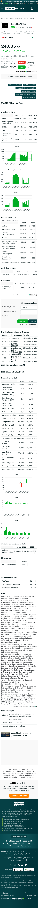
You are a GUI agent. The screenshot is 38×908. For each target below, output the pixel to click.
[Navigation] (2, 8)
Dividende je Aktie (9, 311)
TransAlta (15, 338)
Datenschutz (29, 857)
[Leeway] (32, 706)
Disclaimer (18, 857)
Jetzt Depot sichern (19, 836)
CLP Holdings (16, 351)
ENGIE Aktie (18, 23)
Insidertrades (30, 88)
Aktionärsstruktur (29, 97)
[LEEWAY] (32, 294)
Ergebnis (5, 316)
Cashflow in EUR (29, 85)
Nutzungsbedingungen (19, 860)
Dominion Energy (15, 359)
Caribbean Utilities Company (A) (16, 343)
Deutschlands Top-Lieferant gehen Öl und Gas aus (21, 734)
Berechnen (22, 321)
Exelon (13, 361)
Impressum (7, 857)
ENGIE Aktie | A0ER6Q (21, 18)
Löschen (33, 321)
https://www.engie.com (17, 726)
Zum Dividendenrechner (27, 325)
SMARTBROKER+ (29, 828)
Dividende (20, 88)
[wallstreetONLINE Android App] (29, 871)
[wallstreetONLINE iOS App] (18, 871)
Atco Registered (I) (16, 356)
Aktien (11, 18)
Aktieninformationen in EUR (25, 94)
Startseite (4, 18)
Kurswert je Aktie (9, 307)
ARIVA (14, 877)
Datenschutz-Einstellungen (18, 859)
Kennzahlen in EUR (28, 91)
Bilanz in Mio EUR (15, 85)
